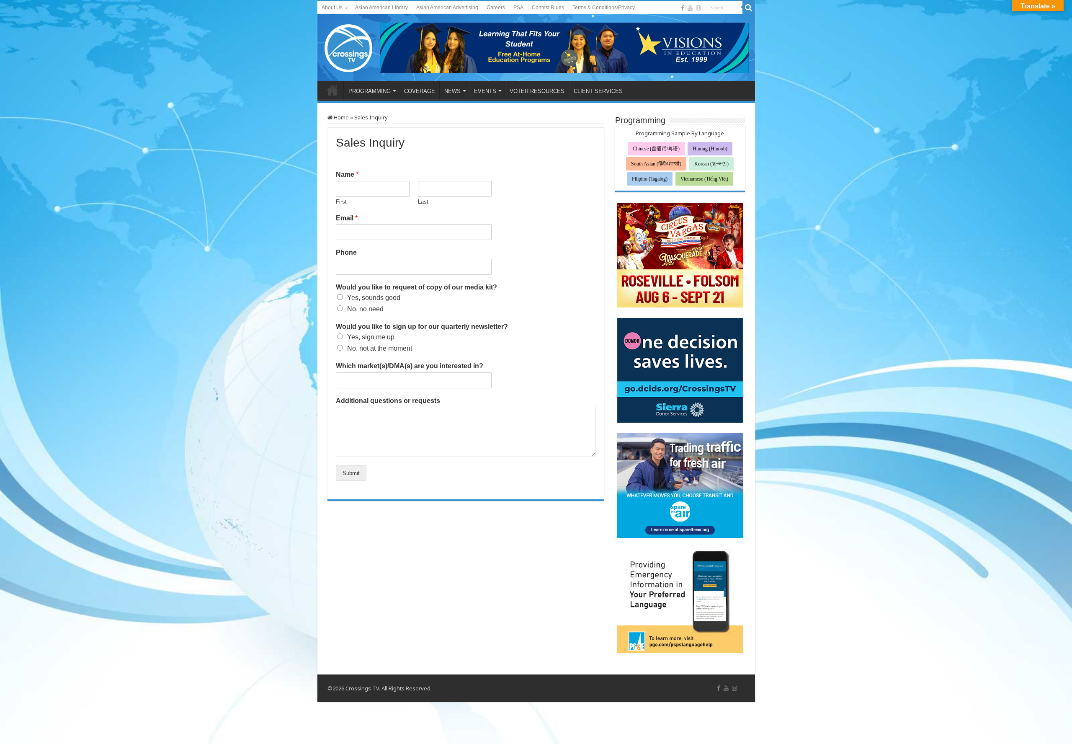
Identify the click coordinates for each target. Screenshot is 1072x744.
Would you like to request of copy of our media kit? (416, 287)
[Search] (748, 7)
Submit (351, 473)
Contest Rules (548, 7)
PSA (518, 7)
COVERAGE (419, 91)
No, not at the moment (379, 348)
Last (423, 202)
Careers (496, 7)
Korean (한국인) (711, 164)
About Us (332, 7)
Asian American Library (381, 7)
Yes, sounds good (373, 297)
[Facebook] (682, 8)
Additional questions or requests (388, 400)
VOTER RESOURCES (537, 91)
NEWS (452, 91)
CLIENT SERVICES (598, 91)
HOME (332, 90)
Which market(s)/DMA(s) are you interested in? (409, 365)
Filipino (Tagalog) (649, 179)
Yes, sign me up (370, 337)
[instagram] (698, 8)
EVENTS (485, 91)
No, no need (365, 309)
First (341, 202)
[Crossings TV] (349, 46)
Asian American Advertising (447, 7)
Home (340, 117)
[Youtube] (690, 8)
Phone (346, 252)
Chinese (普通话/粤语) (656, 149)
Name (347, 174)
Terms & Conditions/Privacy (603, 7)
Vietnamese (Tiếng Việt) (704, 179)
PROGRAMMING (369, 91)
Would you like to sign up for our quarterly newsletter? (422, 326)
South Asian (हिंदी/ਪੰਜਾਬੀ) (656, 164)
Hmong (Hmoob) (710, 149)
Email (347, 218)
